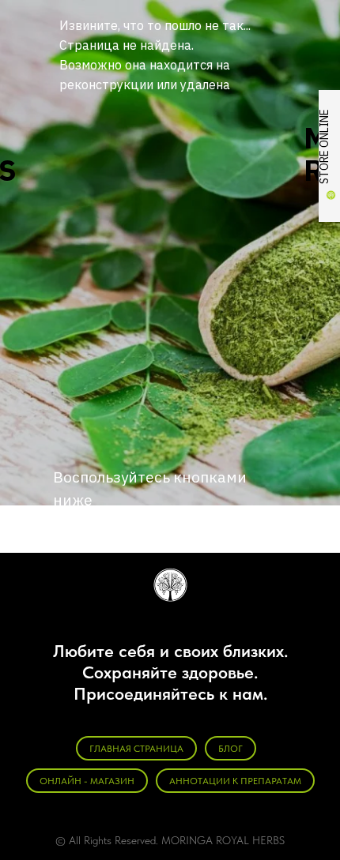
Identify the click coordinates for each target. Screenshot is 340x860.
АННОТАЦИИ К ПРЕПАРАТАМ (235, 781)
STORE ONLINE (324, 146)
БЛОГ (230, 748)
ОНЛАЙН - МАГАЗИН (87, 781)
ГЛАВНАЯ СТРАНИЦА (136, 748)
